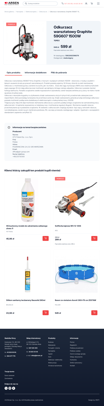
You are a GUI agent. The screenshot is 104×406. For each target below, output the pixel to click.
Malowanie (51, 345)
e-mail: (34, 355)
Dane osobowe (9, 375)
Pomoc (72, 342)
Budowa (51, 342)
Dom (49, 357)
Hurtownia (73, 360)
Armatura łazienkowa (55, 365)
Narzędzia (51, 351)
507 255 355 (68, 3)
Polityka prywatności (76, 348)
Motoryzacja (52, 363)
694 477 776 (11, 356)
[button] (46, 238)
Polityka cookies (75, 351)
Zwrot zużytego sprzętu (78, 354)
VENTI (97, 400)
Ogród (50, 354)
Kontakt (72, 365)
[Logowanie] (86, 3)
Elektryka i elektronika (55, 360)
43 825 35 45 (78, 3)
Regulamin (73, 345)
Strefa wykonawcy (76, 363)
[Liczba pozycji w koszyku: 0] (91, 3)
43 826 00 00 (11, 352)
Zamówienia (8, 378)
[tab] (13, 72)
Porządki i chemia (54, 348)
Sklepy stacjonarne (76, 357)
